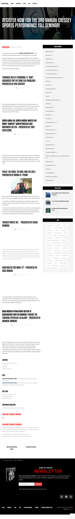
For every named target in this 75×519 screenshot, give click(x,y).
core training (49, 232)
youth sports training (51, 176)
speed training (49, 148)
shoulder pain (49, 263)
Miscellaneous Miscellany (52, 100)
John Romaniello (57, 250)
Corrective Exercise (51, 70)
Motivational (49, 107)
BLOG (24, 3)
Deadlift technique (62, 235)
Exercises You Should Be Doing (54, 77)
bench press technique (58, 227)
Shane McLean (49, 260)
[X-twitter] (71, 497)
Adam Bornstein (50, 225)
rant (47, 141)
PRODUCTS (18, 3)
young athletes (49, 172)
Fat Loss (48, 85)
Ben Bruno (65, 225)
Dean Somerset (50, 237)
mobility (48, 103)
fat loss (48, 242)
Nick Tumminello (50, 255)
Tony (21, 47)
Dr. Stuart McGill (58, 237)
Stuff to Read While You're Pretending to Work (57, 156)
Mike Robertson (58, 252)
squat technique (55, 265)
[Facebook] (66, 497)
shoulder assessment (59, 260)
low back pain (49, 252)
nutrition (57, 255)
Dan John (48, 235)
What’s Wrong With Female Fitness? (12, 448)
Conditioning (49, 62)
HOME (12, 3)
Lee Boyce (65, 250)
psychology (48, 137)
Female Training (50, 88)
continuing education (51, 66)
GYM (29, 3)
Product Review (50, 129)
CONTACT (35, 3)
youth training (49, 180)
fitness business (58, 245)
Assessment (49, 51)
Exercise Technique (51, 73)
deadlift (54, 235)
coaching (48, 59)
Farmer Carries (64, 240)
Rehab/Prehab (49, 144)
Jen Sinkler (49, 250)
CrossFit (65, 232)
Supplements (49, 161)
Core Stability (63, 230)
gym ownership (65, 247)
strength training (64, 265)
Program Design (50, 133)
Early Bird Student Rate (9, 383)
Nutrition (48, 115)
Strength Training (50, 152)
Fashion (48, 81)
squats (48, 265)
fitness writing (49, 247)
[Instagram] (62, 497)
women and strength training (52, 268)
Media (47, 96)
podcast (48, 126)
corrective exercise (57, 232)
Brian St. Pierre (49, 230)
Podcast (48, 258)
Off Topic (48, 118)
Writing (48, 169)
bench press (49, 227)
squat (56, 263)
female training (49, 245)
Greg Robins (57, 247)
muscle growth (49, 111)
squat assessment (63, 263)
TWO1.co (71, 509)
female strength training (56, 242)
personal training (50, 122)
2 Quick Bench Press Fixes (31, 447)
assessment (58, 225)
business (48, 55)
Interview (48, 92)
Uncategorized (6, 47)
